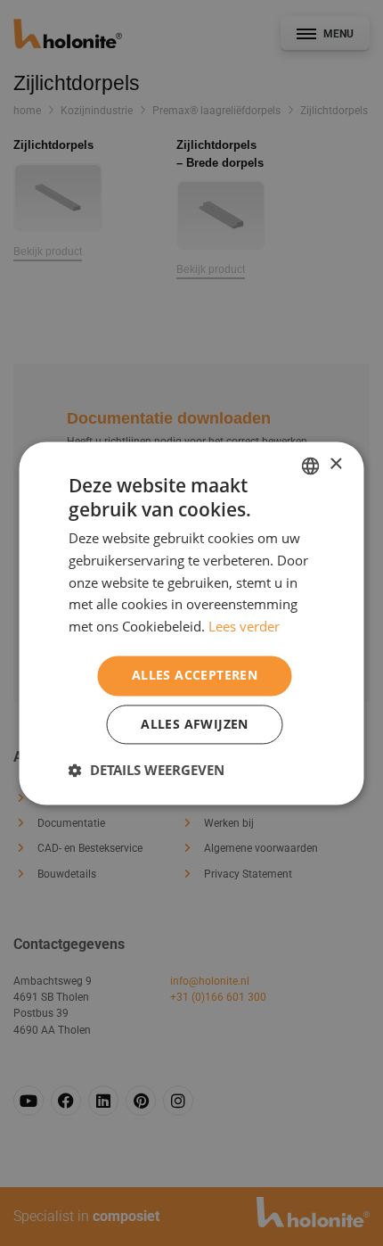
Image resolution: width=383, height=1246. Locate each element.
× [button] (335, 464)
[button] (146, 770)
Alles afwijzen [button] (195, 723)
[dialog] (191, 623)
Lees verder (244, 627)
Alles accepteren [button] (194, 674)
